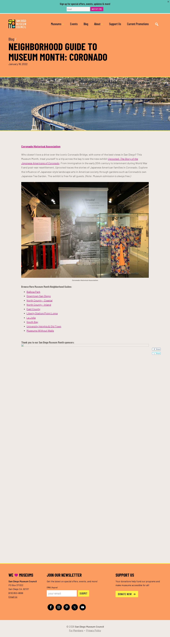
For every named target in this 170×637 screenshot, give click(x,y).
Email (52, 587)
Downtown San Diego (39, 296)
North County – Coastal (39, 300)
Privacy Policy (93, 630)
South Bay (32, 321)
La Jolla (31, 317)
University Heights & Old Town (44, 326)
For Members (76, 630)
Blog (11, 39)
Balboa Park (33, 291)
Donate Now (125, 594)
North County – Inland (39, 304)
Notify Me (97, 9)
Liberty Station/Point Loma (42, 313)
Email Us (12, 596)
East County (33, 309)
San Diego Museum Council (17, 24)
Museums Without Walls (40, 330)
